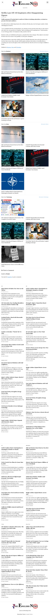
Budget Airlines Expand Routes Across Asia (36, 368)
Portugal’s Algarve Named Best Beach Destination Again (36, 303)
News (12, 47)
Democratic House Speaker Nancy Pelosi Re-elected (37, 570)
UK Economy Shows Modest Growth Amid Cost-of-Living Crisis (12, 345)
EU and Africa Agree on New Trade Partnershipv (35, 332)
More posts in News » (45, 124)
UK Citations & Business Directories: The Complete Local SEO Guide (12, 218)
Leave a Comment (5, 314)
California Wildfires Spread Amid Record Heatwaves (12, 507)
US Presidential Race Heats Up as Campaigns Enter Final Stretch (35, 556)
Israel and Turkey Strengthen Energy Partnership (11, 392)
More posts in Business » (44, 51)
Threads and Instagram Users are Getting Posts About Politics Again (37, 541)
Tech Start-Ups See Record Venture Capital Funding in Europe (35, 318)
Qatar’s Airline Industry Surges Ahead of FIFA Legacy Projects (12, 377)
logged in (9, 277)
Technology (18, 47)
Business (9, 47)
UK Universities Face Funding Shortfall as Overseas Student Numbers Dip (12, 303)
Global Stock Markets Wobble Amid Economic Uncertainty (10, 96)
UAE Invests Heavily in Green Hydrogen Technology (12, 406)
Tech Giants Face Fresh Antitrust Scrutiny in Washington (12, 493)
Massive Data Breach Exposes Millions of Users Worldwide (36, 72)
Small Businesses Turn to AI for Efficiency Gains (12, 265)
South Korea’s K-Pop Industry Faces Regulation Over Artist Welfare (35, 427)
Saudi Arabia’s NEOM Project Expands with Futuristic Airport (11, 421)
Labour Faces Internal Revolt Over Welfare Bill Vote (35, 527)
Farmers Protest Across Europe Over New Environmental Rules (37, 348)
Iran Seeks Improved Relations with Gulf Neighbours (12, 363)
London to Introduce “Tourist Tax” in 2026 (11, 332)
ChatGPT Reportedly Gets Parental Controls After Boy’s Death (35, 145)
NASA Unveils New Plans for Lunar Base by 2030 (12, 463)
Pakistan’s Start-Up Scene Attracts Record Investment (37, 412)
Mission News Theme (21, 614)
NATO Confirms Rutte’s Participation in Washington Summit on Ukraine (36, 289)
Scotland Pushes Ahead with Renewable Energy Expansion (12, 318)
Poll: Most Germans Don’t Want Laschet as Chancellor (37, 586)
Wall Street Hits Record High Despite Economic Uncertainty (11, 477)
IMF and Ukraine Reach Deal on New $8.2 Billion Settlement (12, 72)
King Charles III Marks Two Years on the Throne (12, 289)
